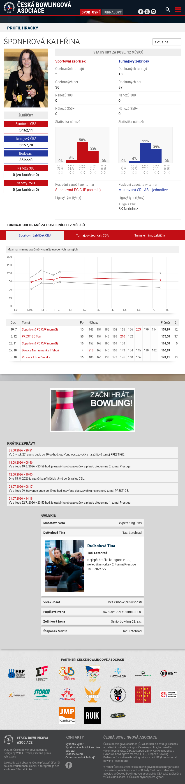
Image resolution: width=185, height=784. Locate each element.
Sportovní (90, 12)
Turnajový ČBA (25, 138)
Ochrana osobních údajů (80, 757)
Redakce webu (74, 754)
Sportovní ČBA (26, 123)
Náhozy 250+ (25, 183)
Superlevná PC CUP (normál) (78, 189)
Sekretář (70, 750)
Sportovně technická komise (82, 747)
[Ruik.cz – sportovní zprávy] (92, 715)
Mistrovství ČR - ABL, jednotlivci (143, 189)
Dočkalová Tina (101, 545)
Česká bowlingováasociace (32, 740)
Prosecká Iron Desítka (36, 357)
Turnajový (112, 12)
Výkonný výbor (74, 744)
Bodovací (25, 153)
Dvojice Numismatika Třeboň (40, 350)
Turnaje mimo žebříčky (150, 235)
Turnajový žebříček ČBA (92, 235)
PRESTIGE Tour (32, 336)
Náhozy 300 (26, 168)
